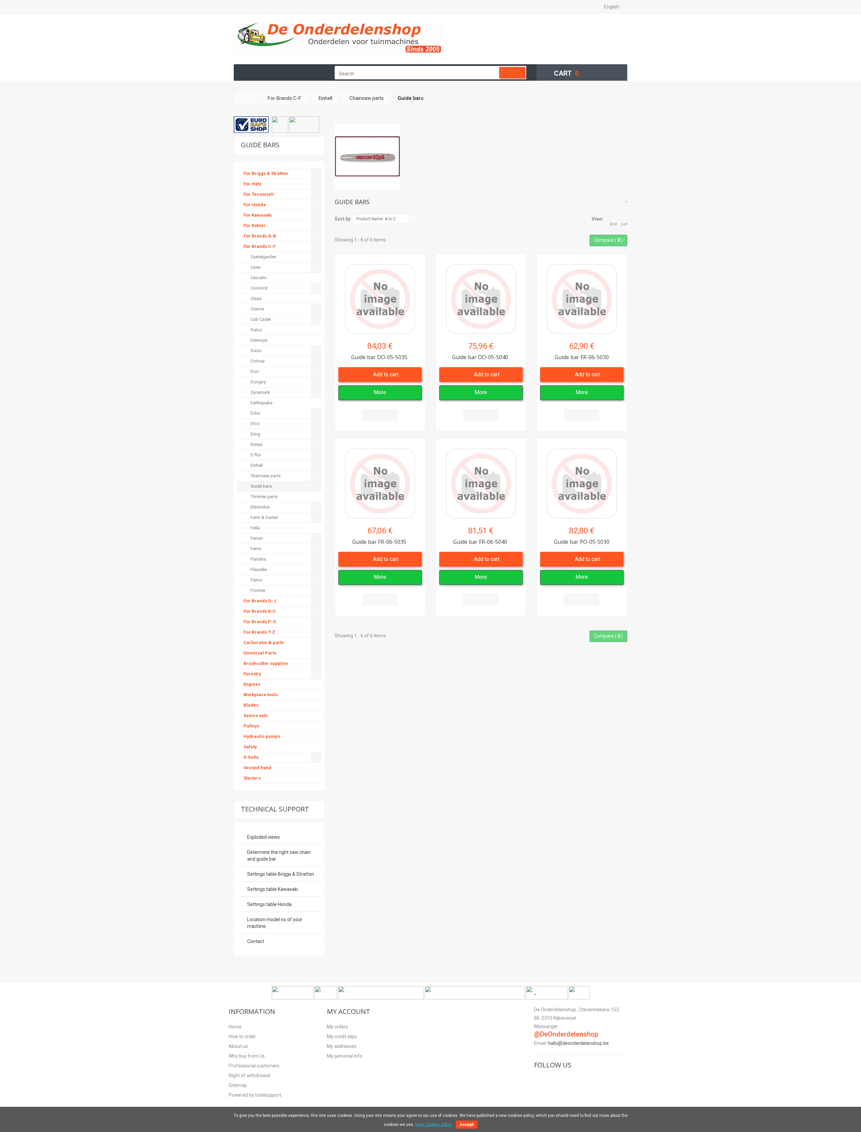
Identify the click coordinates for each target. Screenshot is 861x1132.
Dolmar (257, 361)
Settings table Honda (269, 904)
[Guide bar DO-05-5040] (481, 295)
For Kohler (255, 225)
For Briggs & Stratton (266, 173)
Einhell (256, 465)
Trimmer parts (263, 496)
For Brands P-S (260, 621)
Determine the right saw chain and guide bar (279, 856)
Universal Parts (260, 652)
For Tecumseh (259, 194)
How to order (242, 1036)
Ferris (255, 548)
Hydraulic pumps (262, 736)
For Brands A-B (260, 235)
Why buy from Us (247, 1056)
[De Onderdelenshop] (338, 38)
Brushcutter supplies (266, 663)
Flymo (256, 579)
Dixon (256, 350)
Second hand (257, 767)
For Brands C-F (259, 246)
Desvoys (258, 340)
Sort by (342, 219)
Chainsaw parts (265, 475)
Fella (255, 527)
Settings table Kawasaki (272, 889)
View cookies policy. (433, 1124)
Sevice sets (256, 715)
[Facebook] (539, 1079)
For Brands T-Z (259, 632)
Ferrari (256, 538)
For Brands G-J (260, 600)
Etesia (256, 444)
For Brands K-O (259, 611)
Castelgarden (263, 256)
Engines (252, 684)
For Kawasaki (258, 215)
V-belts (251, 757)
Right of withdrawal (249, 1075)
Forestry (252, 673)
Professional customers (254, 1065)
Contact (255, 941)
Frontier (257, 590)
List (624, 224)
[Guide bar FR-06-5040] (481, 480)
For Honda (255, 204)
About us (238, 1046)
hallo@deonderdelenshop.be (578, 1043)
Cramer (257, 308)
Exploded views (263, 837)
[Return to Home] (246, 98)
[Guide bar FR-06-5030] (582, 295)
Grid (613, 224)
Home (235, 1026)
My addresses (342, 1046)
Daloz (256, 329)
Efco (255, 423)
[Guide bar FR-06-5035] (380, 480)
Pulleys (251, 725)
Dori (254, 371)
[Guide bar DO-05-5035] (380, 295)
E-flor (255, 454)
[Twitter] (549, 1079)
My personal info (344, 1056)
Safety (250, 746)
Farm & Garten (264, 517)
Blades (251, 705)
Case (255, 267)
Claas (255, 298)
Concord (258, 288)
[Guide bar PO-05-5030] (582, 480)
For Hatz (253, 183)
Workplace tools (261, 694)
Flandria (258, 559)
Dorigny (258, 381)
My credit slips (342, 1036)
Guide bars (261, 486)
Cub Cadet (260, 319)
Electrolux (259, 507)
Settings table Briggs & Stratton (280, 874)
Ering (255, 434)
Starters (252, 778)
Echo (255, 413)
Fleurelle (258, 569)
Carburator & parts (264, 642)
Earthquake (261, 402)
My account (348, 1011)
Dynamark (260, 392)
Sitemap (238, 1085)
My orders (337, 1026)
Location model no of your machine (274, 923)
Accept (466, 1124)
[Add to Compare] (380, 415)
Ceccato (258, 277)
